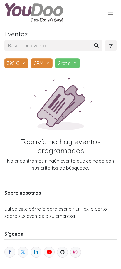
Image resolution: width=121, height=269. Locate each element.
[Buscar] (96, 45)
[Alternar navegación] (111, 12)
